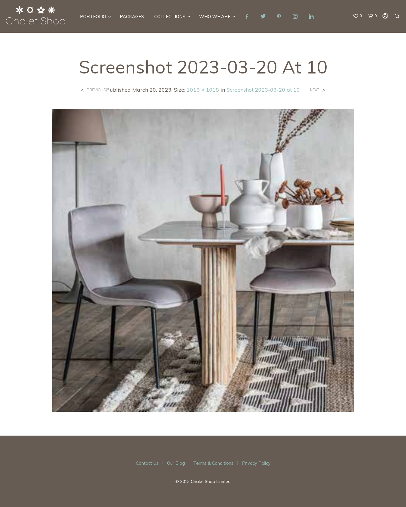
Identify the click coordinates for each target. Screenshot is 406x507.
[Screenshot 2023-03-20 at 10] (203, 260)
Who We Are (214, 16)
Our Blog (176, 463)
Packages (132, 16)
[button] (357, 16)
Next (314, 90)
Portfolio (93, 16)
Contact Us (147, 463)
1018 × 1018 (203, 89)
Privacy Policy (256, 463)
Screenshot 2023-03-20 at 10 (263, 89)
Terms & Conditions (213, 463)
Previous (96, 90)
